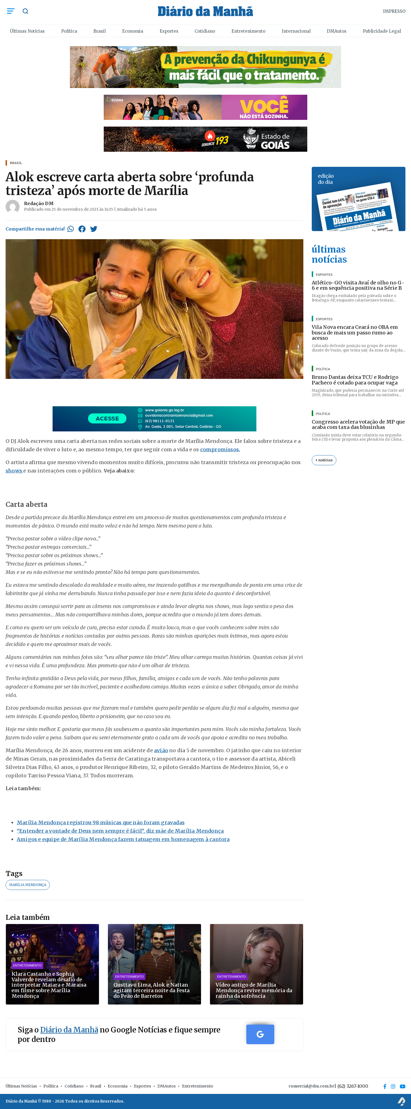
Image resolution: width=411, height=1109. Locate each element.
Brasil (99, 31)
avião (161, 750)
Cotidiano (205, 31)
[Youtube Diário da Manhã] (402, 1086)
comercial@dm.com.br (311, 1086)
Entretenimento (248, 31)
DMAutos (336, 31)
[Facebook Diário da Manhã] (384, 1086)
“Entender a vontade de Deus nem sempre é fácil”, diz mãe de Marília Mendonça (120, 831)
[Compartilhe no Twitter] (93, 228)
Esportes (169, 31)
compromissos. (220, 449)
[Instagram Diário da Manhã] (393, 1086)
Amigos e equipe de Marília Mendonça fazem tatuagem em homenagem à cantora (123, 839)
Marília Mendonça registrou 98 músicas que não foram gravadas (101, 822)
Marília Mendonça (27, 885)
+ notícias (324, 460)
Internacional (296, 31)
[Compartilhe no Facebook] (82, 228)
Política (69, 31)
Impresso (394, 11)
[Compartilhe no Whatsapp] (70, 228)
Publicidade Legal (382, 31)
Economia (132, 31)
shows (14, 470)
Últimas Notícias (27, 31)
